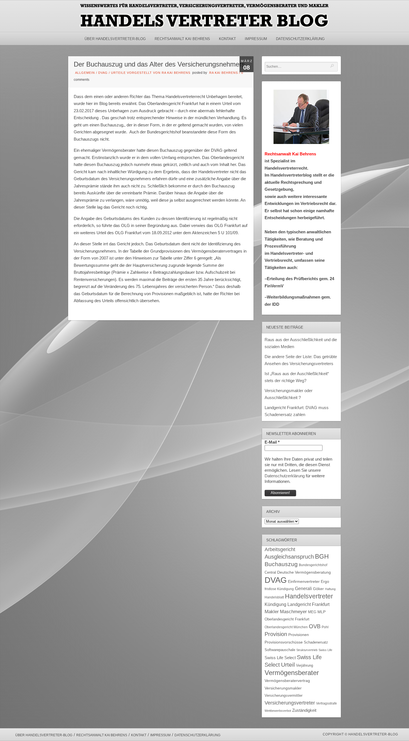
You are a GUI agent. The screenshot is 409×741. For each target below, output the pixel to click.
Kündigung (275, 604)
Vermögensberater (292, 672)
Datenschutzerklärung (300, 39)
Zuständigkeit (304, 710)
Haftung (330, 589)
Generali (303, 588)
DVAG (103, 72)
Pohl (325, 627)
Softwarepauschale (280, 650)
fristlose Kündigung (279, 589)
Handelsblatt (274, 597)
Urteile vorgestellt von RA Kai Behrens (150, 72)
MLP (321, 612)
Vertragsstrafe (326, 703)
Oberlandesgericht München (286, 627)
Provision (276, 634)
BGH (322, 556)
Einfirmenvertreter (304, 581)
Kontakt (227, 39)
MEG (312, 612)
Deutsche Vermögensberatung (304, 572)
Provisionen (298, 634)
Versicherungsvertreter (290, 703)
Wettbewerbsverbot (278, 710)
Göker (318, 589)
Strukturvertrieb (306, 650)
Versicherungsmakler (283, 688)
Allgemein (85, 72)
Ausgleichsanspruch (289, 557)
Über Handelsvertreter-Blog (115, 39)
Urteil (288, 664)
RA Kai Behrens (223, 72)
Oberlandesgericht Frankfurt (287, 619)
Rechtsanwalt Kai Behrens (182, 39)
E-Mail (272, 442)
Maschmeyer (293, 611)
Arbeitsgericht (280, 549)
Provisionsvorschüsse (284, 642)
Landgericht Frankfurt (308, 604)
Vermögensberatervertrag (287, 681)
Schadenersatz (316, 642)
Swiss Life (325, 650)
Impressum (256, 39)
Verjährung (304, 665)
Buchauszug (281, 564)
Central (270, 572)
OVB (315, 626)
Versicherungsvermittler (283, 696)
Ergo (325, 581)
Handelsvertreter (309, 596)
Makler (272, 611)
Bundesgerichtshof (313, 565)
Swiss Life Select (280, 657)
